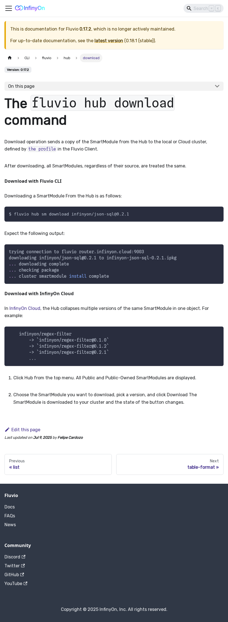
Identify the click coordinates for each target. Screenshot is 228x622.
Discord (12, 557)
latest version (109, 40)
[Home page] (9, 58)
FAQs (9, 515)
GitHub (11, 574)
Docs (9, 507)
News (10, 524)
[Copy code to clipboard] (216, 251)
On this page (21, 86)
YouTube (13, 583)
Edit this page (25, 429)
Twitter (12, 565)
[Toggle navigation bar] (8, 8)
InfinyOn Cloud (24, 308)
